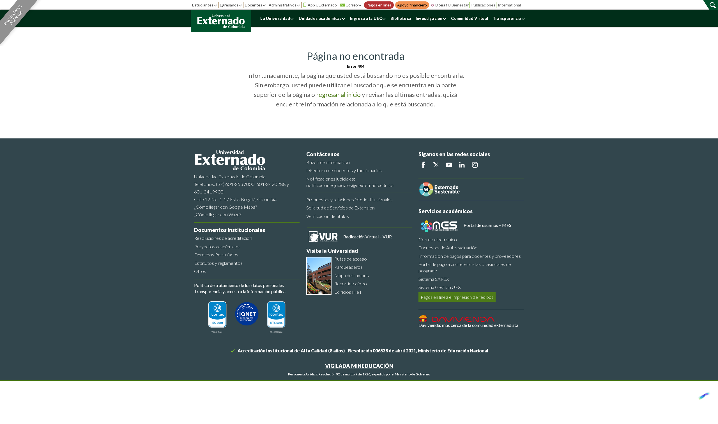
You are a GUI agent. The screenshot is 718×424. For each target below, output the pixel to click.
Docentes (253, 5)
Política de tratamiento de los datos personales (239, 285)
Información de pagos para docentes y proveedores (469, 256)
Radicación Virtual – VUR (367, 236)
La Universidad (275, 18)
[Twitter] (436, 165)
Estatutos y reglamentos (218, 263)
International (509, 5)
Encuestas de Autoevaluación (447, 247)
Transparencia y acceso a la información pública (240, 291)
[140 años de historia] (703, 394)
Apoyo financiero (412, 5)
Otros (200, 271)
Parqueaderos (348, 267)
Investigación (429, 18)
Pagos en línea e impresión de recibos (457, 297)
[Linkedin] (462, 165)
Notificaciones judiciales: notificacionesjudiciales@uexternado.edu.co (349, 182)
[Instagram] (475, 165)
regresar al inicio (338, 94)
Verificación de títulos (327, 216)
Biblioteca (400, 18)
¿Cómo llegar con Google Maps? (225, 206)
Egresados (229, 5)
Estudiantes (202, 5)
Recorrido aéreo (350, 283)
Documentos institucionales (229, 230)
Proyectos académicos (217, 246)
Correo (352, 5)
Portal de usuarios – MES (487, 225)
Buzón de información (328, 162)
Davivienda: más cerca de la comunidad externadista (468, 325)
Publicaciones (483, 5)
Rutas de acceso (350, 258)
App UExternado (322, 5)
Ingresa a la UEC (366, 18)
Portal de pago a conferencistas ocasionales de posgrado (464, 267)
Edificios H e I (347, 292)
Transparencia (507, 18)
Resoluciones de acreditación (223, 238)
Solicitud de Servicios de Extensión (340, 207)
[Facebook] (423, 165)
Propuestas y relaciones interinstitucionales (349, 199)
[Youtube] (449, 165)
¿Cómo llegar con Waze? (217, 214)
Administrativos (282, 5)
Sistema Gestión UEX (439, 287)
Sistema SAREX (433, 279)
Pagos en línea (379, 5)
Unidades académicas (320, 18)
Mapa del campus (351, 275)
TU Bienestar (457, 5)
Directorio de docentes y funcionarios (344, 170)
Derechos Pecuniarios (216, 254)
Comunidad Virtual (469, 18)
